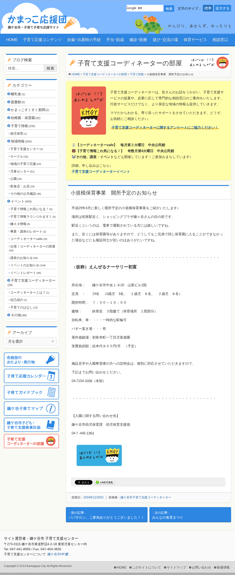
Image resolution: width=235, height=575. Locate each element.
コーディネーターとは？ (29, 292)
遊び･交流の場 (165, 40)
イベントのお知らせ (27, 265)
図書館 (18, 102)
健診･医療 (138, 40)
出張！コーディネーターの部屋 (32, 248)
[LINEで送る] (104, 482)
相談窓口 (220, 40)
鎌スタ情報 (20, 224)
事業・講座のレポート (28, 231)
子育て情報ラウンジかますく (33, 216)
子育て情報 (23, 126)
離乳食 (18, 94)
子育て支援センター (26, 149)
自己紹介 (18, 300)
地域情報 (21, 141)
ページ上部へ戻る (222, 562)
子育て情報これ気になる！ (31, 209)
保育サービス (195, 40)
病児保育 (18, 133)
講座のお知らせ (24, 258)
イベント (21, 201)
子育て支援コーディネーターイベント (101, 171)
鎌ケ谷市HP (56, 554)
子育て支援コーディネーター (32, 282)
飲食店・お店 (22, 186)
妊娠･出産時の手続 (84, 40)
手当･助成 (115, 40)
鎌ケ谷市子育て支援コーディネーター (145, 497)
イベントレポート (25, 273)
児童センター (22, 171)
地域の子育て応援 (25, 164)
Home (76, 74)
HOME (12, 40)
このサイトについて (146, 567)
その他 (19, 315)
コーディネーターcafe (28, 239)
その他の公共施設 (25, 193)
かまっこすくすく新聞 (30, 110)
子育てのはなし (24, 307)
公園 (16, 179)
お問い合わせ (201, 567)
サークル (19, 156)
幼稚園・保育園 (25, 118)
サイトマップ (176, 567)
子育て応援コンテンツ (42, 40)
